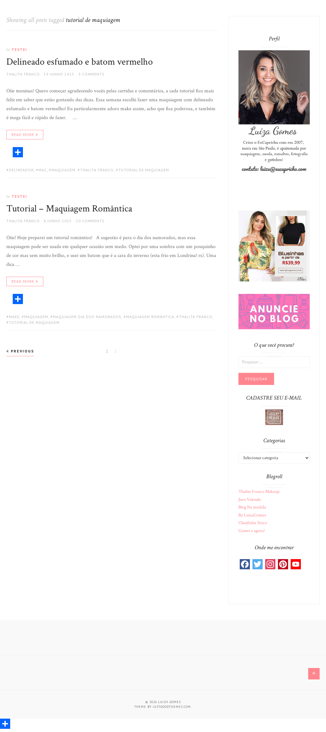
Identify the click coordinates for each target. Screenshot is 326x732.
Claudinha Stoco (252, 523)
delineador (21, 169)
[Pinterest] (283, 564)
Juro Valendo (249, 499)
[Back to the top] (314, 673)
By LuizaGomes (252, 515)
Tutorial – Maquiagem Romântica (69, 209)
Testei (19, 49)
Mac (43, 169)
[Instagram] (270, 564)
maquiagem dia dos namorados (87, 316)
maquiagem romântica (150, 316)
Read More (22, 134)
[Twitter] (257, 564)
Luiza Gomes (169, 702)
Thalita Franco (23, 74)
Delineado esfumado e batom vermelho (79, 62)
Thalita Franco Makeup (259, 491)
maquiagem (63, 169)
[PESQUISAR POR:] (273, 362)
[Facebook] (244, 564)
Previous (21, 351)
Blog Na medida (252, 507)
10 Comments (90, 220)
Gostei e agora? (251, 531)
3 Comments (91, 74)
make (14, 316)
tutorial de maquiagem (143, 169)
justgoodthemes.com (172, 707)
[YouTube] (295, 564)
